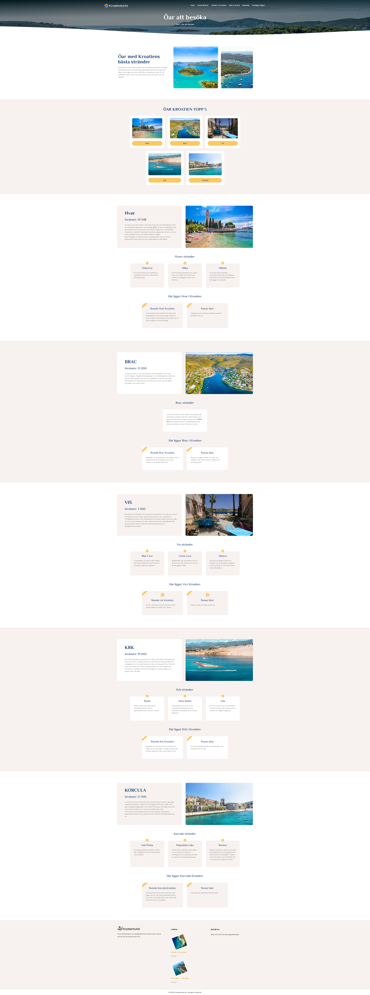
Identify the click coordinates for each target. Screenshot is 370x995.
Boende (246, 5)
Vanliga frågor (258, 5)
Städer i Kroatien (218, 5)
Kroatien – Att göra (180, 978)
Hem (193, 5)
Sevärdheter (203, 5)
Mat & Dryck (234, 5)
